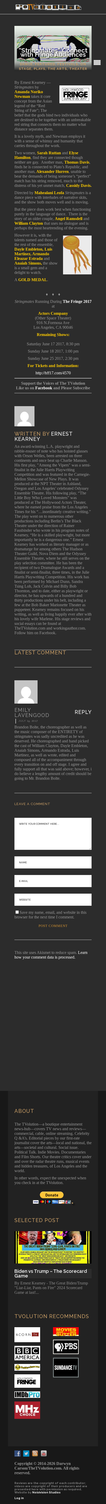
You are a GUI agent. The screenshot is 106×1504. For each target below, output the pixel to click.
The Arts (57, 69)
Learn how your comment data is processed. (50, 954)
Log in (19, 1498)
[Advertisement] (53, 1018)
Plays (39, 69)
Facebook (43, 388)
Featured (45, 64)
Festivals (67, 64)
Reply (83, 712)
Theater (78, 69)
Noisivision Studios (46, 1492)
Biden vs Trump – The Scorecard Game (50, 1273)
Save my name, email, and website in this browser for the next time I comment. (50, 914)
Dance (26, 64)
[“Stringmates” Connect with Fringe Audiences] (27, 416)
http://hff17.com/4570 (53, 373)
